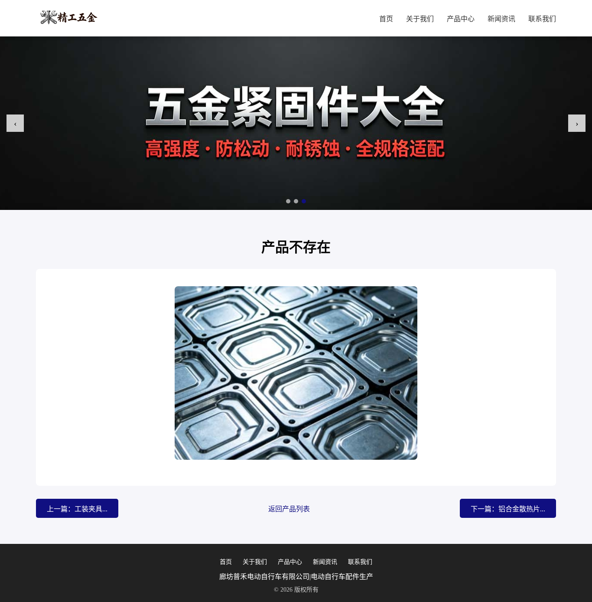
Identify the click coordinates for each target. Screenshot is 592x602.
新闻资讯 (501, 19)
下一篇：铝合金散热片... (508, 509)
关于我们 (420, 19)
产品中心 (461, 19)
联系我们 (542, 19)
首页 (386, 19)
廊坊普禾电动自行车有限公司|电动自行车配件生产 (296, 576)
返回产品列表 (289, 509)
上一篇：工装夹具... (77, 509)
